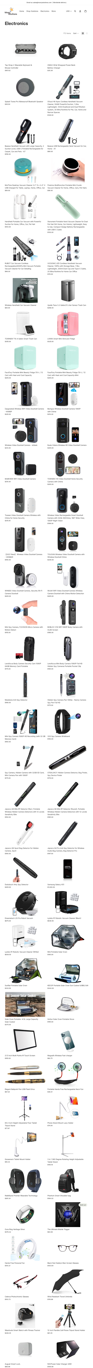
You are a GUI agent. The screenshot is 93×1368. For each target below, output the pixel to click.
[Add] (84, 59)
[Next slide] (42, 50)
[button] (76, 33)
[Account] (80, 11)
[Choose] (42, 59)
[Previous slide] (8, 50)
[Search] (75, 11)
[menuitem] (53, 11)
